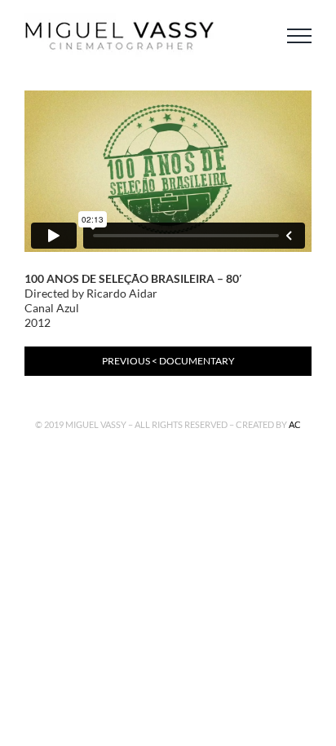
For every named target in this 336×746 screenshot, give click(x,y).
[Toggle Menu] (299, 36)
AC (295, 424)
